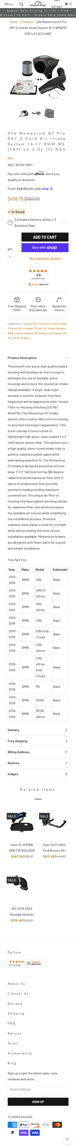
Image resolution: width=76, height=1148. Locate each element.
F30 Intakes (40, 333)
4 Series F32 (30, 328)
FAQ (12, 1023)
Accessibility (20, 1053)
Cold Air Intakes (23, 333)
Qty (10, 249)
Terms (13, 1043)
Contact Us (18, 993)
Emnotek (25, 1117)
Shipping (16, 1013)
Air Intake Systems (54, 328)
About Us (16, 983)
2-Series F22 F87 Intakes (52, 323)
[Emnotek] (38, 4)
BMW (10, 333)
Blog (12, 1063)
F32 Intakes (55, 333)
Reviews (15, 1003)
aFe (10, 158)
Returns (15, 1033)
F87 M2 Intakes (20, 338)
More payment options (45, 258)
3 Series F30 (15, 328)
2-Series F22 (29, 323)
